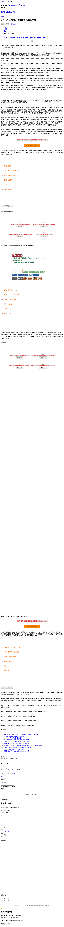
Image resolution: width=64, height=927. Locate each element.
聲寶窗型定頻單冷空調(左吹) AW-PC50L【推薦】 (17, 751)
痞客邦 (9, 769)
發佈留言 (3, 788)
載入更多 (3, 779)
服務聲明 (47, 905)
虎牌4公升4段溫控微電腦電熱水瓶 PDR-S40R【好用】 (26, 38)
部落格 (5, 29)
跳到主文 (3, 16)
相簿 (5, 27)
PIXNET (20, 905)
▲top (2, 776)
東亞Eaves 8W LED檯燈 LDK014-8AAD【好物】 (17, 741)
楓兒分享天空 (8, 12)
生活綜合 (13, 24)
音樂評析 (12, 773)
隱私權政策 (40, 905)
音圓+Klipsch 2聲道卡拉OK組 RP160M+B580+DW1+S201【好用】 (22, 734)
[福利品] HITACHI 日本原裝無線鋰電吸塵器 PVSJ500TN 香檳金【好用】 (24, 745)
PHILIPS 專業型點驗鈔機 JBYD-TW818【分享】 (17, 749)
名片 (5, 31)
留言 (13, 769)
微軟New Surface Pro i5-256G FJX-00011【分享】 (17, 736)
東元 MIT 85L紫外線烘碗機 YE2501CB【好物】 (17, 740)
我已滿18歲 (3, 924)
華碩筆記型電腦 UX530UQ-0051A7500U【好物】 (17, 743)
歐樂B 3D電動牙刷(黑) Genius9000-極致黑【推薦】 (17, 747)
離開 (9, 924)
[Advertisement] (32, 866)
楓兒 (2, 760)
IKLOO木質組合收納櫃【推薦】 (12, 738)
